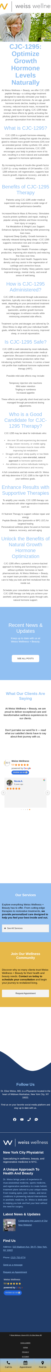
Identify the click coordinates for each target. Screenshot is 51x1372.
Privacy (25, 1352)
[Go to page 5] (29, 809)
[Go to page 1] (21, 809)
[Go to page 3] (25, 809)
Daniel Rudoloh (22, 781)
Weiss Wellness (20, 761)
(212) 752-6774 (18, 1257)
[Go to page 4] (27, 809)
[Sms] (36, 1119)
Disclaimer (25, 1343)
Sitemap (25, 1356)
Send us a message (12, 1265)
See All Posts (25, 658)
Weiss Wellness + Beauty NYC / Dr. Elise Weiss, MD (26, 1335)
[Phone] (29, 1119)
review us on (19, 772)
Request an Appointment (15, 1272)
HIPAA (25, 1347)
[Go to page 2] (23, 809)
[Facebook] (15, 1119)
